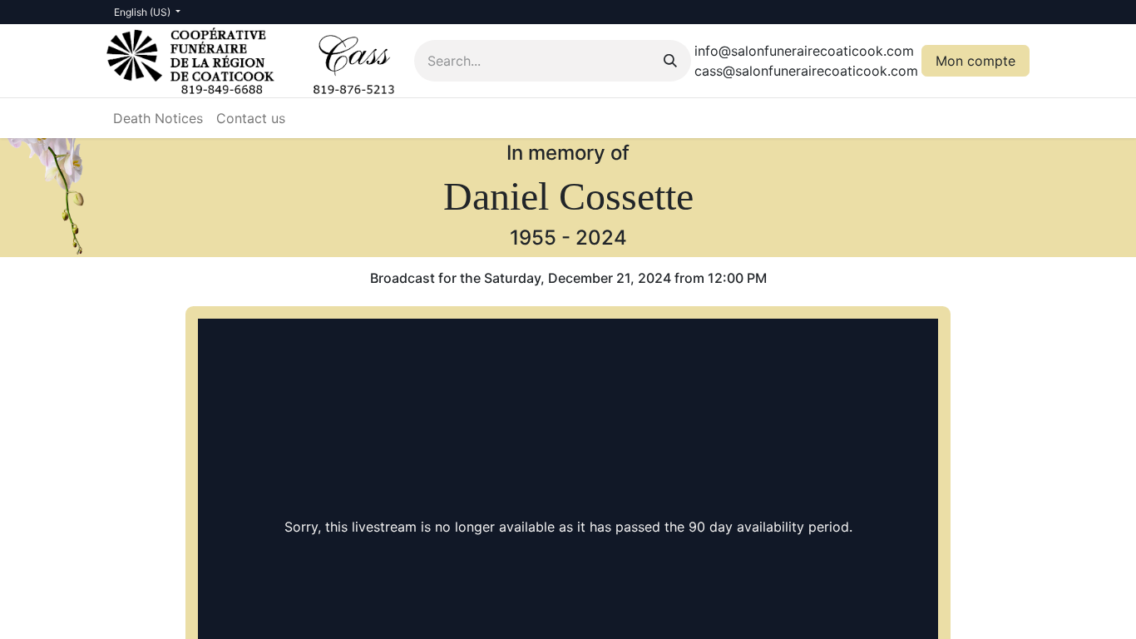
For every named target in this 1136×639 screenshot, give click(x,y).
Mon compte (975, 60)
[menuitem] (158, 118)
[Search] (670, 61)
